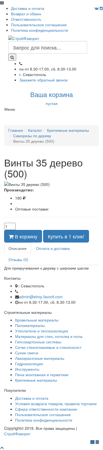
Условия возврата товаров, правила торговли (56, 403)
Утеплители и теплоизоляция (41, 331)
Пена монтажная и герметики (41, 374)
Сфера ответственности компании (46, 409)
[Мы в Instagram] (101, 8)
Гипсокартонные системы (38, 341)
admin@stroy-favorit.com (41, 296)
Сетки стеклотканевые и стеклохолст (48, 347)
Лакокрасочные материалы (39, 358)
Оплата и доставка (53, 248)
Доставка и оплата (27, 8)
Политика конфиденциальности (39, 30)
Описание (18, 248)
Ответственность (26, 19)
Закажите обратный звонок (43, 80)
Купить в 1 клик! (66, 236)
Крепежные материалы (36, 380)
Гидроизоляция (29, 363)
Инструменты (27, 369)
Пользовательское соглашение (39, 24)
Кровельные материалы (37, 320)
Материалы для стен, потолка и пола (48, 336)
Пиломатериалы (30, 325)
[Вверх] (2, 447)
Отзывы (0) (18, 259)
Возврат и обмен (26, 13)
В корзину (25, 236)
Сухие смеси (26, 352)
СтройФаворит (17, 433)
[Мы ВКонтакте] (96, 8)
